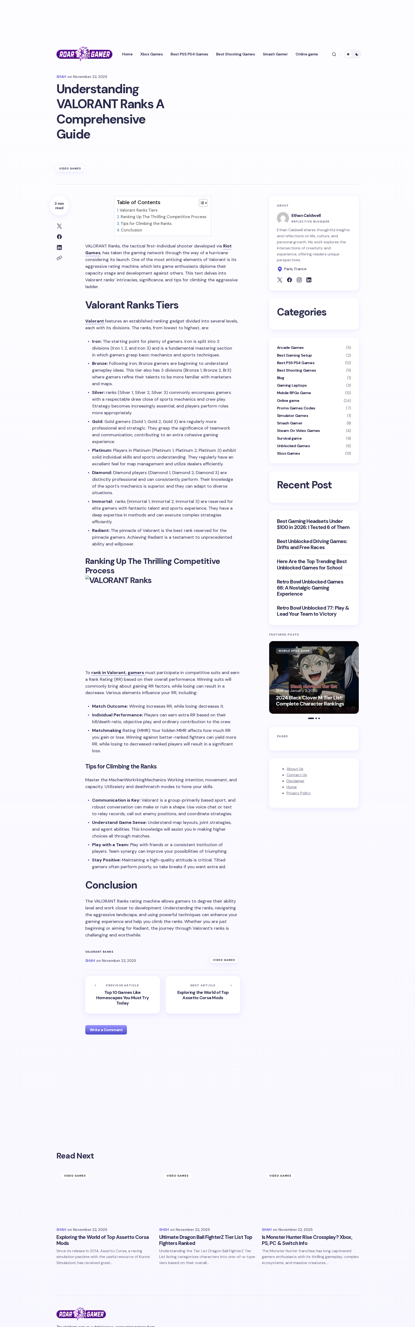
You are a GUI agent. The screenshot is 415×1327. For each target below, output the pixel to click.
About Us (295, 768)
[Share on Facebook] (59, 236)
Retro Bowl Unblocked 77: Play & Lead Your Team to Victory (313, 611)
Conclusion (131, 230)
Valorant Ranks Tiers (138, 210)
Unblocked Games (293, 446)
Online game (288, 400)
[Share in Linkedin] (59, 247)
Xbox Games (288, 453)
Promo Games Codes (296, 408)
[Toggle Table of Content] (200, 203)
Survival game (289, 438)
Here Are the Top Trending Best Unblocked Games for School (312, 565)
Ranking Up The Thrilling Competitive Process (163, 216)
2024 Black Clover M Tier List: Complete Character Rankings (310, 701)
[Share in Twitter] (59, 226)
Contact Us (297, 774)
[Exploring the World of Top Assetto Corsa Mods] (203, 994)
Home (292, 787)
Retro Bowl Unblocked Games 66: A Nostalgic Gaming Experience (310, 588)
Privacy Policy (299, 793)
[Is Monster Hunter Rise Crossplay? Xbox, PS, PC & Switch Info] (310, 1195)
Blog (280, 378)
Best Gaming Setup (294, 355)
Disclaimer (296, 780)
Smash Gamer (290, 423)
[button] (334, 54)
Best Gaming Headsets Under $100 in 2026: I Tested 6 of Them (313, 524)
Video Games (70, 168)
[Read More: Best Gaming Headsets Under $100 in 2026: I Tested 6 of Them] (314, 677)
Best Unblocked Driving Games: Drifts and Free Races (312, 544)
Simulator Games (292, 415)
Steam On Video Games (298, 430)
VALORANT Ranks (99, 951)
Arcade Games (290, 347)
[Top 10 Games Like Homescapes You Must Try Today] (122, 994)
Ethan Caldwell (306, 215)
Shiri (279, 690)
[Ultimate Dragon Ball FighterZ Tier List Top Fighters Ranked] (207, 1195)
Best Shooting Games (296, 370)
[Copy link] (59, 258)
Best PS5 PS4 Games (295, 363)
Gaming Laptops (292, 385)
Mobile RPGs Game (294, 393)
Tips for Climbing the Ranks (146, 223)
